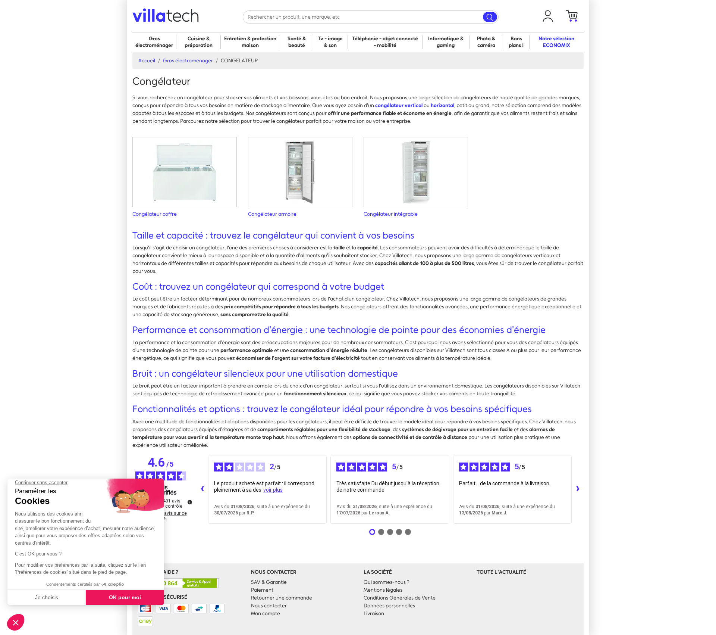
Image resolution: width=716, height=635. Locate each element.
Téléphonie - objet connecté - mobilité (385, 42)
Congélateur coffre (154, 214)
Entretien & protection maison (250, 42)
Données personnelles (389, 606)
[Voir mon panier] (572, 16)
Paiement (262, 590)
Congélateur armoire (272, 214)
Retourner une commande (281, 598)
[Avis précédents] (202, 489)
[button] (548, 16)
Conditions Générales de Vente (400, 598)
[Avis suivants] (577, 489)
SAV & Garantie (269, 582)
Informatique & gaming (446, 42)
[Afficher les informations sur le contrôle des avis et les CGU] (190, 502)
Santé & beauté (297, 42)
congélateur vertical (399, 105)
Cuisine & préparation (199, 42)
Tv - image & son (330, 42)
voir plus (273, 490)
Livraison (374, 613)
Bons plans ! (516, 42)
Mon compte (265, 613)
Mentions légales (383, 590)
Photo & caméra (486, 42)
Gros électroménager (154, 42)
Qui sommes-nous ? (386, 582)
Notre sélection (556, 42)
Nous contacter (269, 606)
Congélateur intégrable (391, 214)
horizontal (442, 105)
